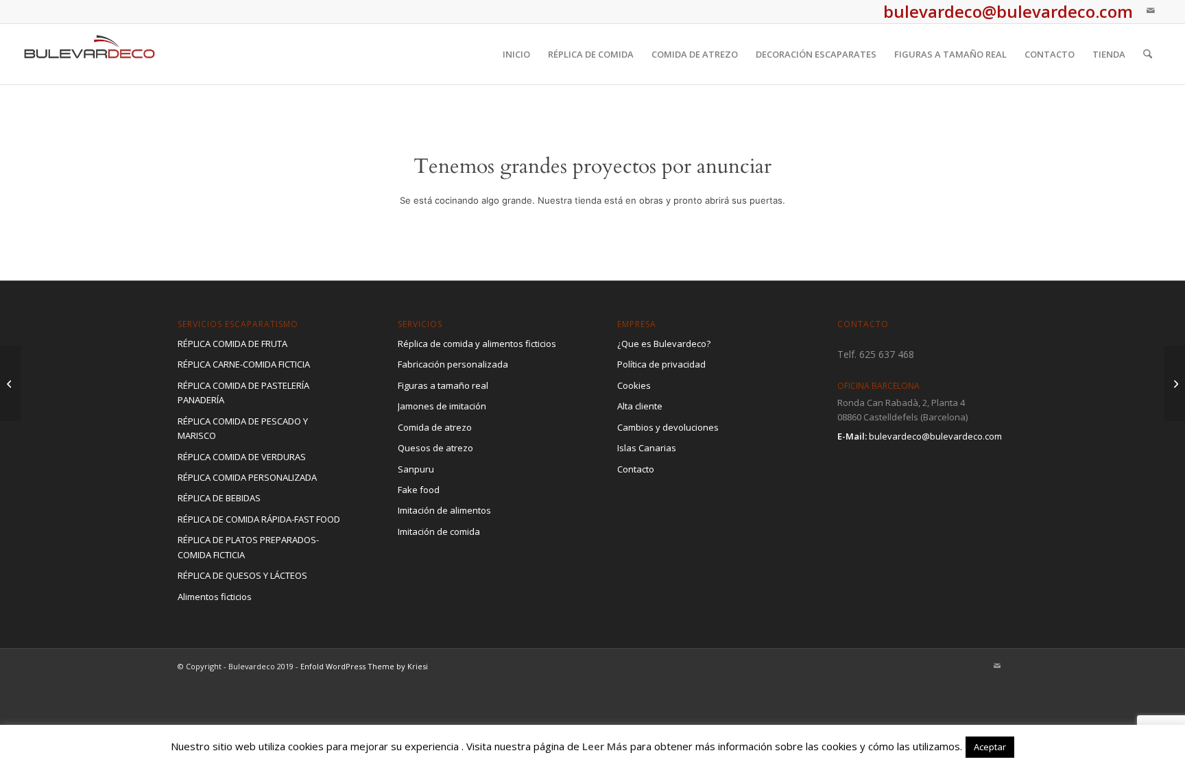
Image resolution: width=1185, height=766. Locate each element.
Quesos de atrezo (435, 448)
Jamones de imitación (442, 406)
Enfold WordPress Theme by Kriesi (364, 666)
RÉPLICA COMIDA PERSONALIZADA (247, 477)
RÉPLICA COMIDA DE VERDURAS (242, 457)
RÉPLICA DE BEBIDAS (219, 498)
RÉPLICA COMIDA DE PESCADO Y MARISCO (243, 428)
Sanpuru (416, 469)
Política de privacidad (661, 364)
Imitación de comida (439, 531)
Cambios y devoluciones (668, 427)
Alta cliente (639, 406)
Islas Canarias (646, 448)
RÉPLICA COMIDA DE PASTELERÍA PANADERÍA (243, 392)
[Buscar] (1147, 54)
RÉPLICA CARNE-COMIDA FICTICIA (244, 364)
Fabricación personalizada (453, 364)
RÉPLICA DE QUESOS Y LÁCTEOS (242, 575)
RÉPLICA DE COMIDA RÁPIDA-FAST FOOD (259, 519)
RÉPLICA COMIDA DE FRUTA (232, 343)
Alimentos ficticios (215, 596)
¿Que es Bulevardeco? (663, 343)
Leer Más (604, 746)
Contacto (635, 469)
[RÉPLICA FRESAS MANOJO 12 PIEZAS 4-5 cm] (1174, 383)
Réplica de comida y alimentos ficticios (477, 343)
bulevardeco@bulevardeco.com (935, 436)
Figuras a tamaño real (443, 385)
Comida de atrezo (435, 427)
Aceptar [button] (990, 747)
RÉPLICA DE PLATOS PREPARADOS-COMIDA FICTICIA (248, 547)
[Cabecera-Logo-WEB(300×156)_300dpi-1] (90, 54)
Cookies (634, 385)
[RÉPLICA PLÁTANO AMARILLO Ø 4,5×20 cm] (10, 383)
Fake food (419, 489)
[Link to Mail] (1150, 10)
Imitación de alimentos (444, 510)
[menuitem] (516, 54)
